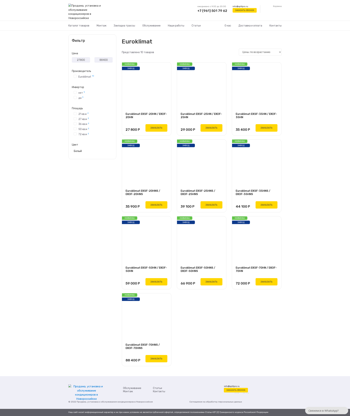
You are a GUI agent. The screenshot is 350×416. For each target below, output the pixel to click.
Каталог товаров (78, 25)
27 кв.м (83, 119)
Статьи (196, 25)
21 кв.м (83, 113)
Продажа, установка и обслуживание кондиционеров (105, 401)
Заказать (156, 127)
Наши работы (176, 25)
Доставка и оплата (250, 25)
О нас (228, 25)
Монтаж (101, 25)
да (80, 97)
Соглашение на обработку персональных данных (215, 401)
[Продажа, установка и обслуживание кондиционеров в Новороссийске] (86, 12)
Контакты (275, 25)
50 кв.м (83, 129)
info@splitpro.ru (240, 6)
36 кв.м (83, 123)
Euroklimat (86, 76)
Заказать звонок (244, 10)
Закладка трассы (124, 25)
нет (81, 92)
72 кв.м (83, 134)
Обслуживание (151, 25)
